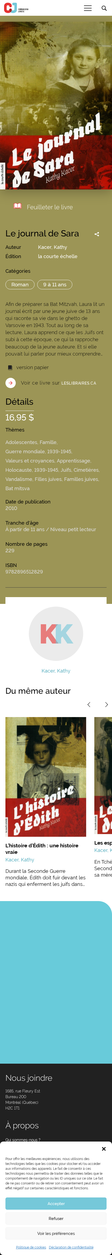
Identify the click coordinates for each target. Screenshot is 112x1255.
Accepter (56, 1203)
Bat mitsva (17, 488)
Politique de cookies (31, 1247)
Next (106, 704)
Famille (48, 442)
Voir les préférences (56, 1233)
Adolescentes (21, 442)
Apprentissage (73, 461)
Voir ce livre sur (58, 383)
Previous (89, 704)
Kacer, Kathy (52, 247)
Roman (20, 284)
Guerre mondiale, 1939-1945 (38, 451)
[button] (104, 1148)
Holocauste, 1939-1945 (31, 470)
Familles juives (81, 479)
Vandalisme (18, 479)
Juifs (66, 470)
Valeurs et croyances (29, 461)
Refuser (56, 1218)
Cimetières (86, 470)
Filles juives (48, 479)
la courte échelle (57, 256)
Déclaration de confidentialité (71, 1247)
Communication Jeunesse (16, 8)
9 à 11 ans (54, 284)
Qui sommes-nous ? (23, 1140)
